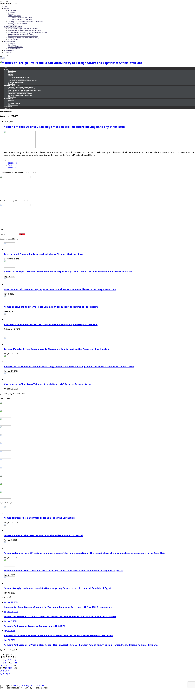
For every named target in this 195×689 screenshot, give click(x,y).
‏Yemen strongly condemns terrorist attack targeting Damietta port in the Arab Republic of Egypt (57, 588)
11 (11, 662)
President (11, 12)
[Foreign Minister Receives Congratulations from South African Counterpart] (5, 482)
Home (6, 7)
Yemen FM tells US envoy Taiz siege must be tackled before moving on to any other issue (64, 127)
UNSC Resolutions (14, 16)
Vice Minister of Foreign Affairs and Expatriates (24, 30)
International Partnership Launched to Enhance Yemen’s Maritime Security (45, 254)
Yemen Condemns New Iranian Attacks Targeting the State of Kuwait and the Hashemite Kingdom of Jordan (63, 570)
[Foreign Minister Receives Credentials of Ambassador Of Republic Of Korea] (5, 441)
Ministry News (13, 39)
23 (6, 668)
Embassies (11, 43)
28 (1, 671)
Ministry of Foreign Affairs (13, 27)
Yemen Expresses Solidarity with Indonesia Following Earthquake (40, 517)
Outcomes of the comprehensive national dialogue (25, 21)
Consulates (12, 45)
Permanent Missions (15, 47)
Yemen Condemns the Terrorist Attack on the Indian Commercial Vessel (43, 535)
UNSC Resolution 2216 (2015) (22, 19)
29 (4, 671)
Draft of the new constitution (18, 23)
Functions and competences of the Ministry (23, 36)
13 (16, 662)
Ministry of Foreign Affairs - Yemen (28, 685)
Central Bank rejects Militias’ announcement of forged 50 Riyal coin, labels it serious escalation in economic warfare (68, 271)
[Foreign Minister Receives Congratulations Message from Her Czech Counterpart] (5, 490)
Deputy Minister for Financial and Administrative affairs (27, 32)
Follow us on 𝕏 (7, 678)
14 (1, 665)
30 (6, 671)
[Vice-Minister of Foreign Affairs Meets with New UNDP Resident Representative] (5, 425)
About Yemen (12, 10)
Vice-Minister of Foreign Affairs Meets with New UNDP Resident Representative (48, 384)
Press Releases (9, 50)
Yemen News (12, 25)
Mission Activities (14, 49)
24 (9, 668)
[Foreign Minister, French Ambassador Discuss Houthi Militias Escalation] (5, 449)
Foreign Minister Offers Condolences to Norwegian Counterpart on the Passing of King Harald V (56, 349)
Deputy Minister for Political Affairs (20, 34)
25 (11, 668)
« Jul (2, 673)
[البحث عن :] (1, 56)
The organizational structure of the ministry (23, 38)
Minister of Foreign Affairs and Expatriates (23, 28)
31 (9, 671)
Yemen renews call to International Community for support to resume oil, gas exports (51, 306)
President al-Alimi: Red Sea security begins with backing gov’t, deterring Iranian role (51, 324)
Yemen (6, 8)
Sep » (7, 673)
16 (6, 665)
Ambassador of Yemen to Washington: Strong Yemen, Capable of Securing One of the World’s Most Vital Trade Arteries (69, 366)
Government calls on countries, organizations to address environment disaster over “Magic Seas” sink (60, 289)
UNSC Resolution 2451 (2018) (22, 18)
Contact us (7, 52)
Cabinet (11, 14)
